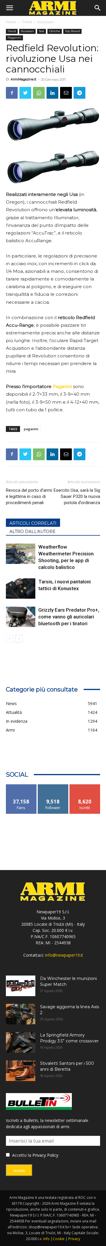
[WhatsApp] (39, 93)
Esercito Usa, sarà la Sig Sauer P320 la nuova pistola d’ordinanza (77, 496)
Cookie (58, 1238)
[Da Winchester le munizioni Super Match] (20, 986)
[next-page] (19, 638)
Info (46, 1238)
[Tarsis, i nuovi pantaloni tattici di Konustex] (20, 588)
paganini (31, 429)
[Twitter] (25, 93)
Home (11, 21)
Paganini (14, 37)
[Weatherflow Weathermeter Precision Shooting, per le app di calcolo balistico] (20, 554)
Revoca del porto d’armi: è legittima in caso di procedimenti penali (29, 496)
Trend (27, 21)
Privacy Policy (45, 1155)
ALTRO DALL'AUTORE (32, 531)
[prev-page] (9, 638)
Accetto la (21, 1155)
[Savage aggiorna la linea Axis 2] (20, 1014)
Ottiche (54, 31)
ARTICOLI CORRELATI (33, 523)
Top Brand (72, 31)
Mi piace (21, 786)
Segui (53, 786)
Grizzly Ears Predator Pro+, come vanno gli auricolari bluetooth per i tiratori (68, 616)
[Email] (66, 93)
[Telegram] (79, 93)
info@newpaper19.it (64, 955)
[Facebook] (12, 93)
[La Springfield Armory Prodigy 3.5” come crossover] (20, 1042)
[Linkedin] (52, 93)
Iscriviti (85, 786)
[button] (9, 8)
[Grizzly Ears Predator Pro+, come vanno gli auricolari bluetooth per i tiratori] (20, 617)
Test (41, 31)
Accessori (45, 21)
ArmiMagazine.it (23, 79)
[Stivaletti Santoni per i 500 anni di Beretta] (20, 1070)
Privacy (74, 1238)
